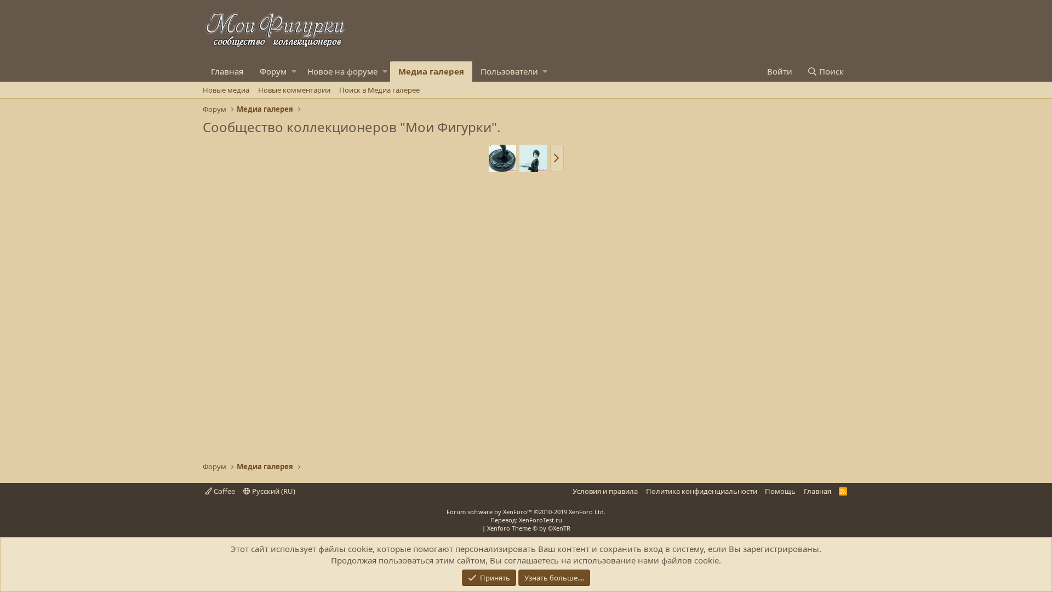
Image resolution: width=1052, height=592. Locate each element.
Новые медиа (226, 90)
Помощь (780, 491)
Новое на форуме (342, 71)
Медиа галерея (431, 71)
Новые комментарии (294, 90)
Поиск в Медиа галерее (379, 90)
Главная (227, 71)
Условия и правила (605, 491)
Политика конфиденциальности (701, 491)
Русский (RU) (272, 491)
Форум (273, 71)
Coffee (223, 491)
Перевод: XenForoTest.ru (526, 520)
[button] (294, 71)
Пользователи (509, 71)
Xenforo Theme (528, 528)
